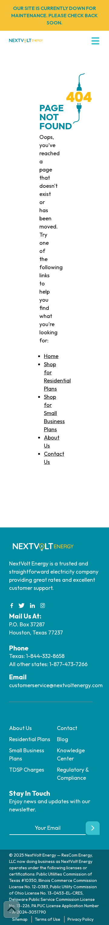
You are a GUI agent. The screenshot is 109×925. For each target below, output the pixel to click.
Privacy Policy (81, 919)
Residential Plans (29, 739)
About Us (20, 728)
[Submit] (93, 828)
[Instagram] (42, 606)
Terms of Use (47, 919)
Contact (67, 728)
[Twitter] (21, 606)
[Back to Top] (11, 909)
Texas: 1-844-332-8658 (36, 656)
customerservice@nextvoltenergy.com (56, 685)
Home (51, 356)
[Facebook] (12, 606)
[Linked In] (32, 606)
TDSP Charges (26, 769)
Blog (62, 739)
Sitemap (20, 919)
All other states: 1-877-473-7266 (48, 664)
